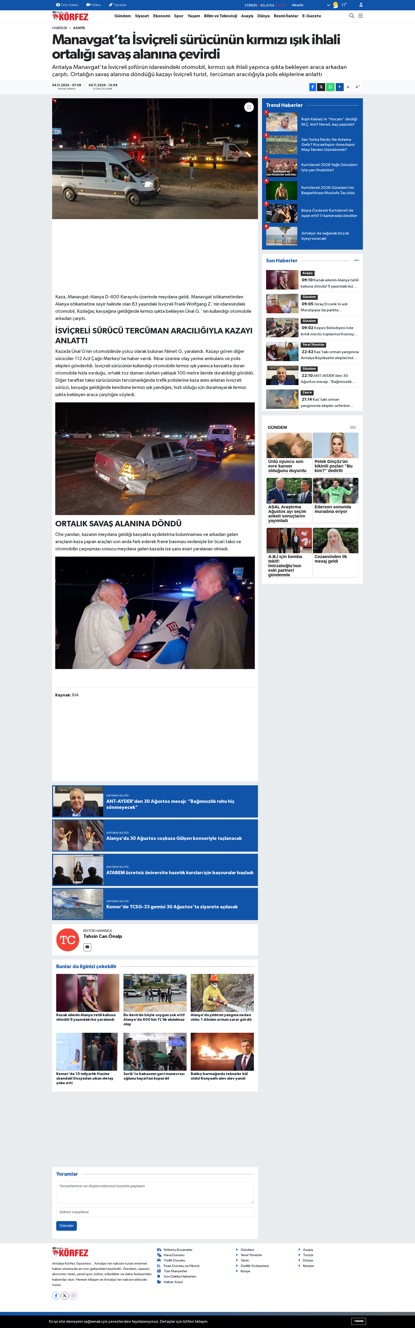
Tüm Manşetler (175, 1271)
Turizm (308, 1255)
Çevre (307, 392)
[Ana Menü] (360, 16)
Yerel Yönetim (313, 344)
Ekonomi (161, 16)
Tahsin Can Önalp (102, 936)
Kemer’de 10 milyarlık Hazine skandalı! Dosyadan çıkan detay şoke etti (84, 1078)
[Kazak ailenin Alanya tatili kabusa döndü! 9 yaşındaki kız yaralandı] (87, 993)
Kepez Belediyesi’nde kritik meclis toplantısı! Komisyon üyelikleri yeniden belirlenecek (330, 331)
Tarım (245, 1260)
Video (96, 5)
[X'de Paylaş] (321, 87)
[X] (65, 1296)
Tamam (358, 1321)
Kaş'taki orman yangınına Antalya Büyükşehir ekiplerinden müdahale (330, 355)
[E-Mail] (87, 947)
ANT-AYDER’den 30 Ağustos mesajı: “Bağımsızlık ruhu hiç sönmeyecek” (326, 379)
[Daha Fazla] (340, 87)
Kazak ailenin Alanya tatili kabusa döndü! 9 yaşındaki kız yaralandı (330, 283)
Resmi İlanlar (286, 16)
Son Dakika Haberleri (180, 1276)
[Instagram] (73, 1296)
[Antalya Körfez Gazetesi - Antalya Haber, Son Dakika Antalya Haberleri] (70, 16)
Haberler (59, 28)
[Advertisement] (155, 255)
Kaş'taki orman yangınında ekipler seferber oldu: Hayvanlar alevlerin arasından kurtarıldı (325, 403)
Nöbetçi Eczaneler (178, 1250)
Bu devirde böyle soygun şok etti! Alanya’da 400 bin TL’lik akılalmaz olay (154, 1019)
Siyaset (142, 16)
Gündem (122, 16)
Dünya (263, 16)
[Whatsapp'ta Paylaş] (330, 87)
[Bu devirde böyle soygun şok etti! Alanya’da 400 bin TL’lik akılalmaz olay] (155, 993)
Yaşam (194, 16)
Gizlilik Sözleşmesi (255, 1266)
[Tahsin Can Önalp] (67, 940)
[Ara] (351, 16)
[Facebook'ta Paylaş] (312, 87)
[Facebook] (56, 1296)
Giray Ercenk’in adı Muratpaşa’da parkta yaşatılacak (324, 308)
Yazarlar (120, 5)
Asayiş (247, 16)
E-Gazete (311, 16)
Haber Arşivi (173, 1282)
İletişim (308, 1266)
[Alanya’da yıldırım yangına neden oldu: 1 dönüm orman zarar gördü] (222, 993)
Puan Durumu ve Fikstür (182, 1266)
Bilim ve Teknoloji (220, 16)
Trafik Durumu (174, 1260)
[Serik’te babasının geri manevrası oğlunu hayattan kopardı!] (155, 1052)
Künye (245, 1271)
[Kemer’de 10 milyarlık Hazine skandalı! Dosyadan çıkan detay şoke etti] (87, 1052)
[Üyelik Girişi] (359, 5)
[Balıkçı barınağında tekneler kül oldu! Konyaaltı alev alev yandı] (222, 1052)
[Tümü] (356, 261)
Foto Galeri (69, 5)
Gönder (67, 1226)
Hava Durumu (174, 1255)
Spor (178, 16)
